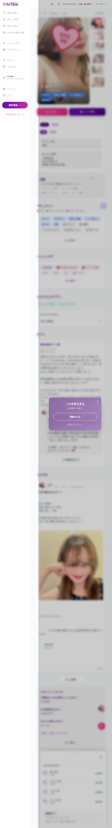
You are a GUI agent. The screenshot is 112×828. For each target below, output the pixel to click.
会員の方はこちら (75, 424)
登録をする (75, 416)
